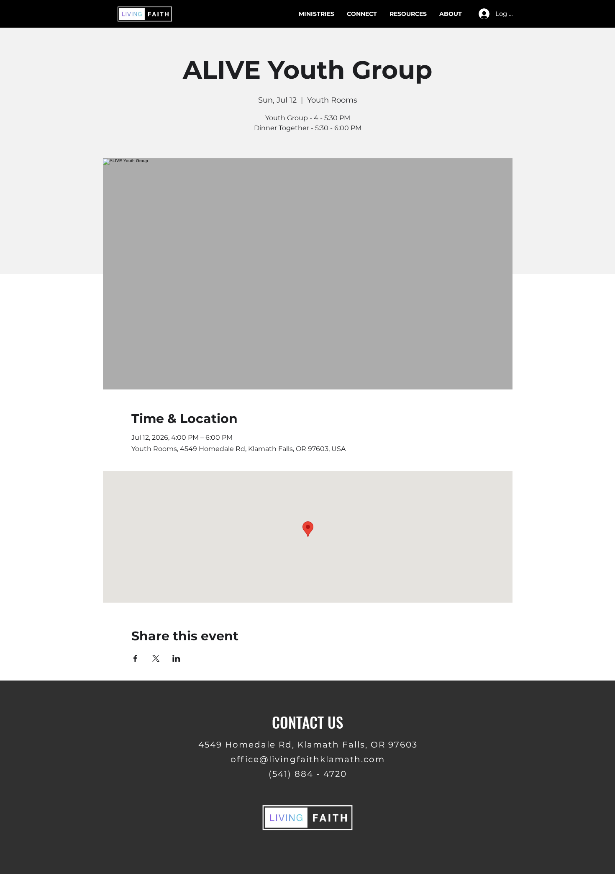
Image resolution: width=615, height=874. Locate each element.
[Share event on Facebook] (135, 658)
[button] (408, 14)
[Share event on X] (156, 658)
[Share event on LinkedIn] (176, 658)
